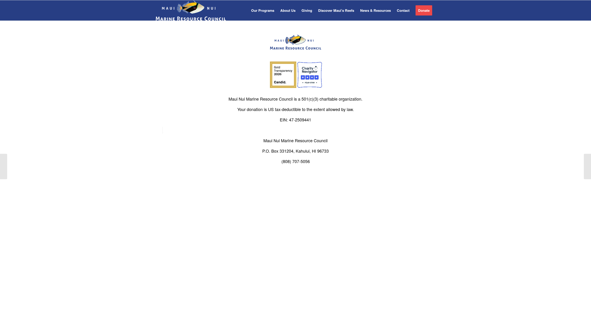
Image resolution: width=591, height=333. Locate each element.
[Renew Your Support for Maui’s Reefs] (3, 166)
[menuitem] (262, 10)
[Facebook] (159, 130)
